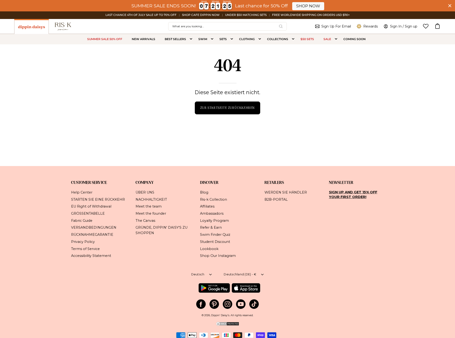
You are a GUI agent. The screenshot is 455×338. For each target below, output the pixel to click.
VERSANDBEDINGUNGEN (93, 227)
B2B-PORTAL (276, 199)
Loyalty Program (214, 220)
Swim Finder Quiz (215, 234)
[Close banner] (450, 6)
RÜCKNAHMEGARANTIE (92, 234)
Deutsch (198, 274)
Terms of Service (85, 248)
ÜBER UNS (145, 192)
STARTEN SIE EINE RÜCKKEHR (98, 199)
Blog (204, 192)
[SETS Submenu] (231, 39)
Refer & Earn (211, 227)
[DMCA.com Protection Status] (227, 325)
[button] (437, 26)
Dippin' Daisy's (220, 315)
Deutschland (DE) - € (240, 274)
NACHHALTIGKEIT (151, 199)
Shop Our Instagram (218, 256)
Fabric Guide (81, 220)
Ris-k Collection (213, 199)
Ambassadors (211, 213)
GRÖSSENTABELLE (88, 213)
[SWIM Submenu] (212, 39)
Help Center (81, 192)
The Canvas (145, 220)
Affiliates (207, 206)
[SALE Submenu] (336, 39)
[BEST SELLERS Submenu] (191, 39)
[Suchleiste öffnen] (281, 26)
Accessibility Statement (91, 256)
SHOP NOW (308, 6)
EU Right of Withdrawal (91, 206)
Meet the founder (151, 213)
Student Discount (215, 241)
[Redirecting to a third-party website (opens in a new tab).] (214, 288)
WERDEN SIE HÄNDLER (285, 192)
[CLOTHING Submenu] (259, 39)
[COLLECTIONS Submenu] (293, 39)
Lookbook (209, 248)
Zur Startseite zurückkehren (227, 108)
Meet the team (149, 206)
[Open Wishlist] (425, 26)
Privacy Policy (83, 241)
